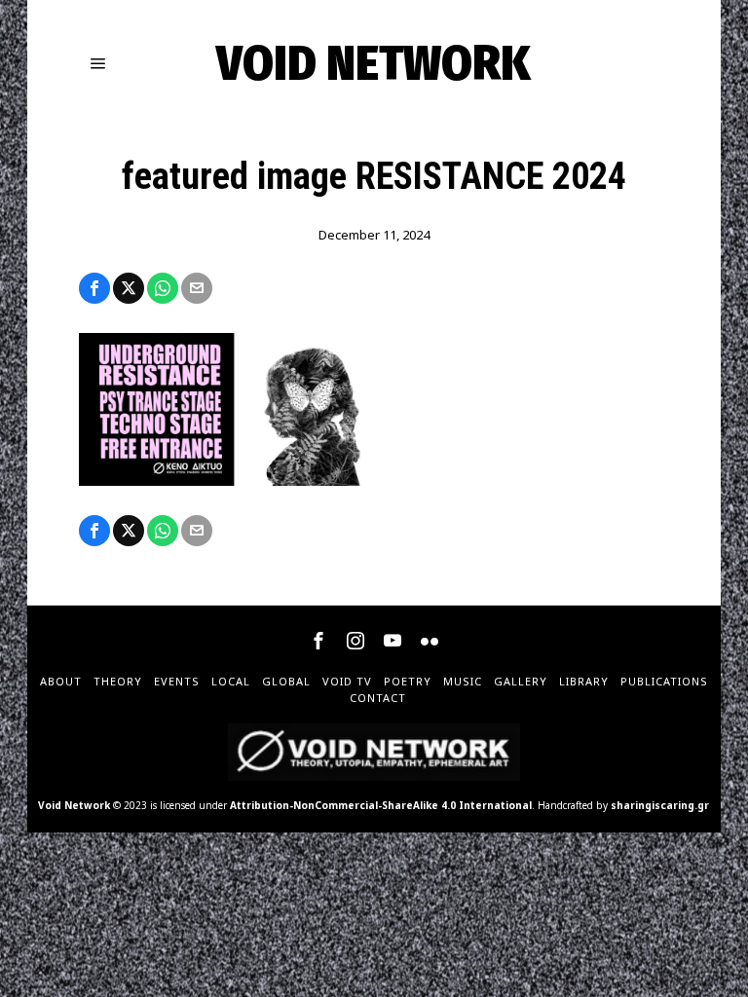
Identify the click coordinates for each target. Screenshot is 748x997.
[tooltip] (94, 288)
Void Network (74, 805)
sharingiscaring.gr (660, 805)
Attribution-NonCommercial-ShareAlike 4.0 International (381, 805)
